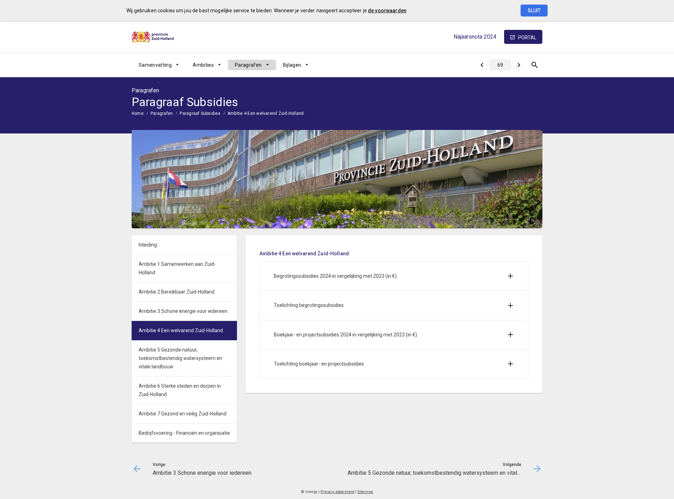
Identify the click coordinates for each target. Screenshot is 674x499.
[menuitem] (159, 65)
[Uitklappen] (510, 276)
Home (138, 113)
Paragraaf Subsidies (200, 113)
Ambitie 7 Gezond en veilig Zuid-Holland (182, 413)
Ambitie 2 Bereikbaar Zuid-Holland (176, 292)
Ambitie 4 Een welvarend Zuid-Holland (265, 113)
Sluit (534, 10)
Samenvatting (155, 65)
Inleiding (148, 245)
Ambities (203, 65)
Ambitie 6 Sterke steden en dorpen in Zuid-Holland (180, 390)
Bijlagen (292, 65)
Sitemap (365, 492)
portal (527, 37)
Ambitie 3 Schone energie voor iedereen (183, 311)
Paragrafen (248, 65)
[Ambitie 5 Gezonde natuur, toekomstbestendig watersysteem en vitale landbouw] (519, 65)
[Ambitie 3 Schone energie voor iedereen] (482, 65)
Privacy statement (337, 492)
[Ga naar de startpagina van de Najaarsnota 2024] (153, 36)
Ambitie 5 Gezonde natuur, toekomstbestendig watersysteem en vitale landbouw (180, 358)
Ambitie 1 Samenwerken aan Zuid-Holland (177, 268)
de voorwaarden (387, 10)
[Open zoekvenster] (534, 65)
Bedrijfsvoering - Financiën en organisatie (184, 433)
